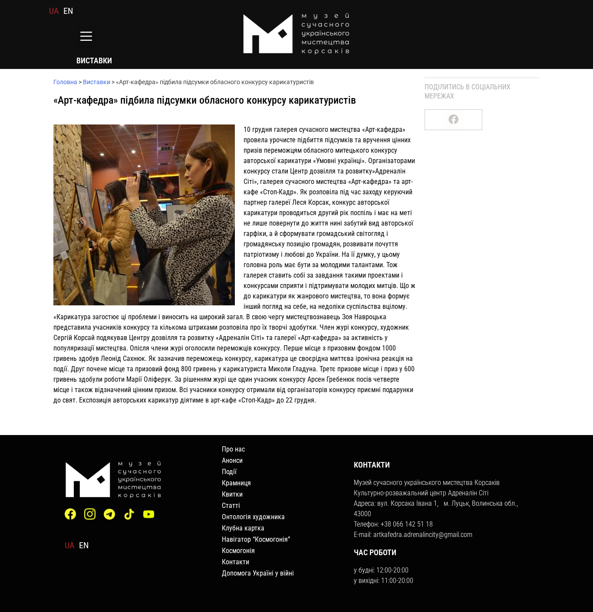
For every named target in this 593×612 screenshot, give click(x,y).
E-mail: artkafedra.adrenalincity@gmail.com (413, 534)
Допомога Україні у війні (258, 573)
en (68, 11)
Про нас (233, 449)
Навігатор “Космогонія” (256, 539)
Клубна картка (243, 528)
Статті (231, 505)
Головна (65, 82)
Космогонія (238, 551)
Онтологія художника (253, 517)
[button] (86, 37)
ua (54, 11)
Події (229, 472)
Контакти (235, 562)
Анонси (232, 460)
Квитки (232, 494)
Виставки (96, 82)
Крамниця (236, 483)
